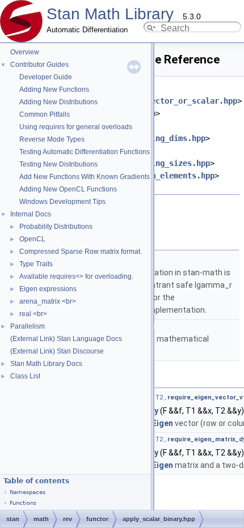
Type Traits (36, 264)
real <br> (33, 314)
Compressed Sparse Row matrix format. (80, 252)
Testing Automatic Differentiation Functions (84, 152)
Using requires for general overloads (75, 127)
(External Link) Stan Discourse (57, 351)
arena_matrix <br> (47, 301)
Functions (23, 503)
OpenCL (32, 239)
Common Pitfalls (44, 114)
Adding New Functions (54, 89)
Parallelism (27, 326)
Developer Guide (45, 77)
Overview (24, 52)
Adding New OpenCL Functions (68, 189)
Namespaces (27, 492)
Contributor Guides (39, 65)
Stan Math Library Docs (46, 364)
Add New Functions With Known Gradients (84, 177)
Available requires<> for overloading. (76, 276)
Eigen (162, 423)
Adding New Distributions (58, 102)
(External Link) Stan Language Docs (66, 339)
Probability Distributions (55, 227)
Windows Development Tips (62, 202)
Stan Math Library (110, 14)
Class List (25, 376)
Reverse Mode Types (52, 139)
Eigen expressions (48, 289)
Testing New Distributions (58, 164)
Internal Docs (30, 214)
